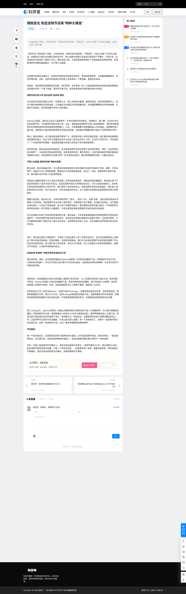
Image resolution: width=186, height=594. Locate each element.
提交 (115, 436)
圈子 (31, 4)
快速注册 (157, 12)
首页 (25, 4)
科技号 (40, 590)
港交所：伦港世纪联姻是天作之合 (45, 384)
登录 (147, 12)
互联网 (31, 29)
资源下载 (40, 4)
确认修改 (116, 407)
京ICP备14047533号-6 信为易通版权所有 (61, 590)
